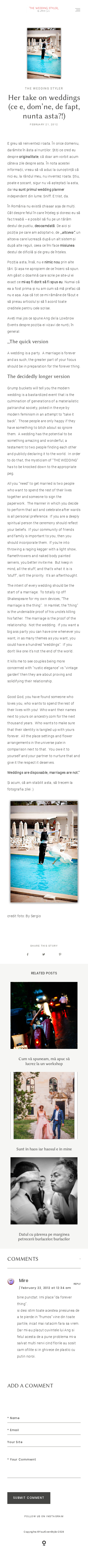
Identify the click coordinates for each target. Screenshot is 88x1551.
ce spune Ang (40, 318)
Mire (23, 1281)
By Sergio (34, 916)
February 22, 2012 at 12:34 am (46, 1288)
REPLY (77, 1284)
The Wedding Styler (44, 88)
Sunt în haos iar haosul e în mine (44, 1111)
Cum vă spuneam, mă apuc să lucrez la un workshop (44, 1024)
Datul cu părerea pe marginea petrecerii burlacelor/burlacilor (44, 1199)
